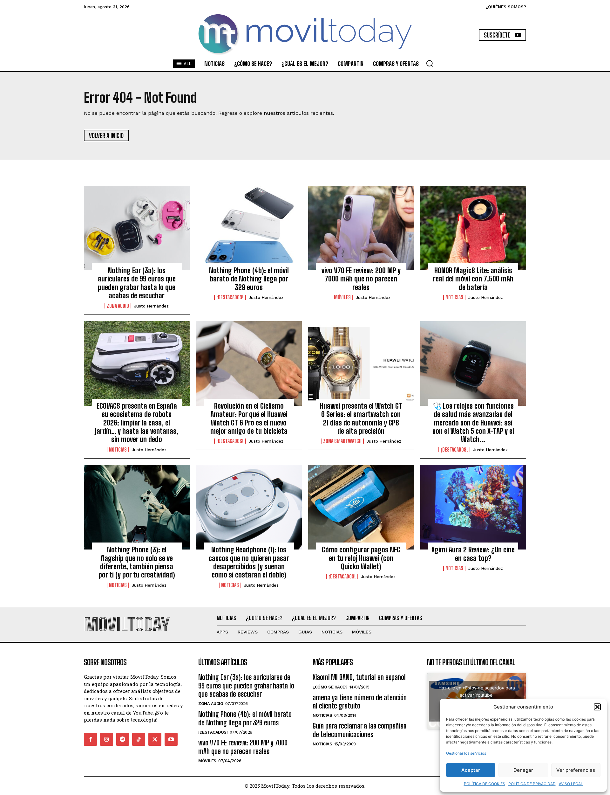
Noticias (454, 297)
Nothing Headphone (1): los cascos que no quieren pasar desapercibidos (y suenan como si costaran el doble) (249, 562)
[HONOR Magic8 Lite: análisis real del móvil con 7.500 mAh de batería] (473, 228)
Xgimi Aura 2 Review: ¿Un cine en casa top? (473, 553)
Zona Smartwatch (342, 441)
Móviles (342, 297)
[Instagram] (106, 739)
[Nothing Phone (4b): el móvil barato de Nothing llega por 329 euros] (249, 228)
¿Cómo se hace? (330, 687)
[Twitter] (154, 739)
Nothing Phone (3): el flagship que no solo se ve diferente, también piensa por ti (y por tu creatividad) (136, 562)
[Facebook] (90, 739)
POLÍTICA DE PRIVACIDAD (532, 783)
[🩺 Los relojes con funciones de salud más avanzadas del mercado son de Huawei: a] (473, 363)
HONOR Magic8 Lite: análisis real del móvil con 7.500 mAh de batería (473, 279)
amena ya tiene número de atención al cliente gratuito (360, 701)
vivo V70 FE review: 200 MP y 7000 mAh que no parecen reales (361, 279)
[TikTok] (138, 739)
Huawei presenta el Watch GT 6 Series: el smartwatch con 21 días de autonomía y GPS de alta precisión (361, 418)
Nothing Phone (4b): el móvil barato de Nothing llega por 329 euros (249, 279)
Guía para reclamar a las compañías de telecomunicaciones (359, 730)
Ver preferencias (575, 770)
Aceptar (470, 770)
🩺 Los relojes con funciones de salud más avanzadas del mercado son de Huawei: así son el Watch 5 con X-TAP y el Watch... (473, 423)
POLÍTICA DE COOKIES (484, 783)
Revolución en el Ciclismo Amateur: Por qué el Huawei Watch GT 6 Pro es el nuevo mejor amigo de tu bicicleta (249, 418)
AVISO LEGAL (571, 783)
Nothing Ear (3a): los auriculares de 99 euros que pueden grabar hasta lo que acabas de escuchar (137, 283)
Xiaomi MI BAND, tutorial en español (359, 677)
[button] (597, 707)
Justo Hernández (151, 306)
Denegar (523, 770)
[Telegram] (122, 739)
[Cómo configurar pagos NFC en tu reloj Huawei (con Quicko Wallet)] (361, 507)
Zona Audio (118, 305)
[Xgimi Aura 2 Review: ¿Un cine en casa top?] (473, 507)
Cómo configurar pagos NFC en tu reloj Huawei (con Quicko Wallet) (361, 558)
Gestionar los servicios (466, 753)
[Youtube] (171, 739)
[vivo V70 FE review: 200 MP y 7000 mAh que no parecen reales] (361, 228)
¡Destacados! (230, 297)
